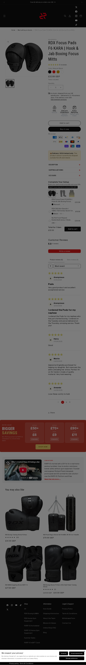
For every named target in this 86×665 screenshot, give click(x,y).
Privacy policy (14, 663)
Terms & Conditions (26, 663)
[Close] (84, 651)
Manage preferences (72, 658)
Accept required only (77, 653)
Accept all (63, 653)
